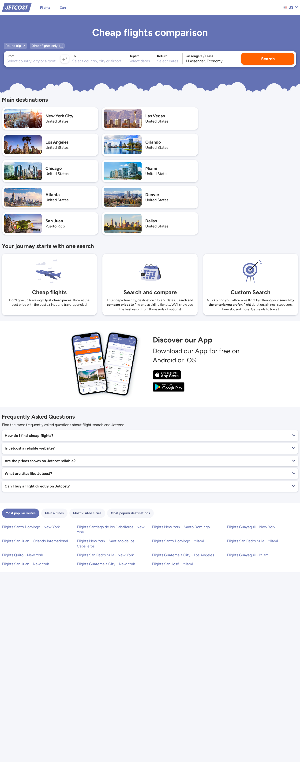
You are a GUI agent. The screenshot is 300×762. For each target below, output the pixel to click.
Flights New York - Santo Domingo (181, 527)
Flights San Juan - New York (25, 564)
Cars (63, 8)
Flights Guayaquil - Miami (248, 555)
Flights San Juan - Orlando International (35, 541)
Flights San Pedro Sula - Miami (252, 541)
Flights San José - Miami (172, 564)
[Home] (17, 7)
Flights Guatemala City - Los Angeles (183, 555)
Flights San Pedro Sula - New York (105, 555)
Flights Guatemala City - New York (106, 564)
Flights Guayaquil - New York (251, 527)
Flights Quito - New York (22, 555)
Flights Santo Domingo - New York (31, 527)
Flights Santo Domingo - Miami (178, 541)
